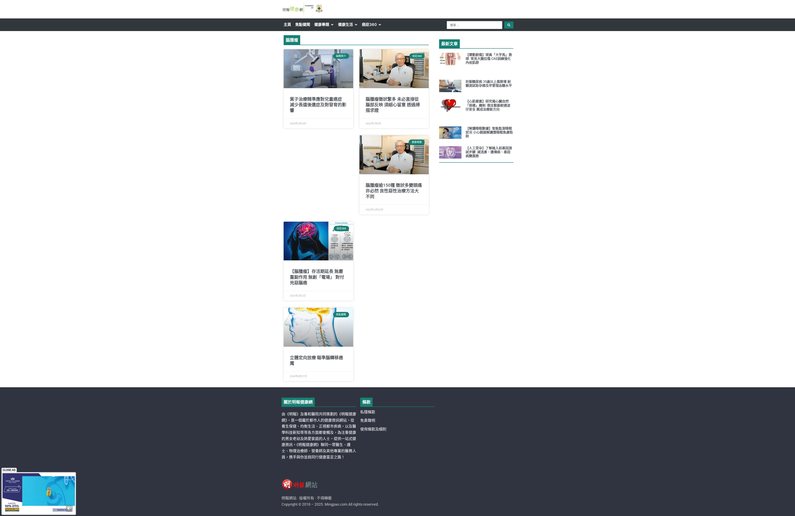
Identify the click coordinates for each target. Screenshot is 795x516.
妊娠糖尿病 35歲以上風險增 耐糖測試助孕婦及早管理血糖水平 (489, 84)
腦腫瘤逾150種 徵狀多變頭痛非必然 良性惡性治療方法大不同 (394, 191)
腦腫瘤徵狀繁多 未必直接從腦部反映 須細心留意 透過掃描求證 (393, 105)
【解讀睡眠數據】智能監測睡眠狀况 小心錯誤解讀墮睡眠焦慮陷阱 (489, 132)
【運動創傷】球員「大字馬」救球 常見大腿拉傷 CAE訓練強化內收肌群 (489, 59)
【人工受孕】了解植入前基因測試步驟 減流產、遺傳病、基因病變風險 (489, 152)
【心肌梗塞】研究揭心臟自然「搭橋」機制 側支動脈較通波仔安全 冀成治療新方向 (488, 105)
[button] (324, 24)
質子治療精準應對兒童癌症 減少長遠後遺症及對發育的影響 (318, 105)
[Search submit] (508, 25)
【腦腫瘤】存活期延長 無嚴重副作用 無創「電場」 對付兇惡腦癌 (317, 277)
